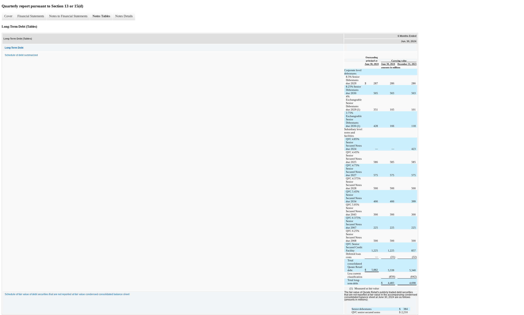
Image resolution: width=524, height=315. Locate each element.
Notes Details (124, 16)
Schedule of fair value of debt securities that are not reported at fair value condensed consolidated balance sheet (67, 294)
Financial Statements (30, 16)
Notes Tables (101, 16)
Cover (8, 16)
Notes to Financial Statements (68, 16)
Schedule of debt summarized (21, 55)
